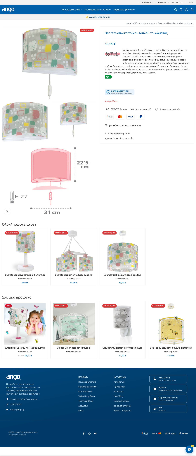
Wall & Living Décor (86, 396)
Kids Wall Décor (85, 391)
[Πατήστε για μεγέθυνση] (7, 211)
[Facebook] (83, 433)
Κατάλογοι (119, 391)
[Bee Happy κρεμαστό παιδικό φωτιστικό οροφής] (171, 324)
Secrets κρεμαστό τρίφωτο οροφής (73, 274)
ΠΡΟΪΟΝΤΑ (83, 377)
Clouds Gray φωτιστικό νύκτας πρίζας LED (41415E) (122, 349)
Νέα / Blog (118, 396)
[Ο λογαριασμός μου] (186, 9)
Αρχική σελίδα (132, 23)
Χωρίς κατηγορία (148, 23)
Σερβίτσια (83, 405)
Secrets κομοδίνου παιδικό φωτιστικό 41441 (25, 276)
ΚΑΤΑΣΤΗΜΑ (120, 377)
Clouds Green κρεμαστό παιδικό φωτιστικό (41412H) (73, 349)
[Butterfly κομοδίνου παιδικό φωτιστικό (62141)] (25, 324)
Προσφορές (119, 386)
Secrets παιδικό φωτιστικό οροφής (122, 274)
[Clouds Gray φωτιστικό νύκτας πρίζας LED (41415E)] (122, 324)
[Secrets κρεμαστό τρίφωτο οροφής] (74, 251)
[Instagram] (89, 433)
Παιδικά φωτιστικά (87, 381)
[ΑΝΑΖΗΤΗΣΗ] (175, 9)
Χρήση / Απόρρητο (122, 410)
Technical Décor (85, 401)
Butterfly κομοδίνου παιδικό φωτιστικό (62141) (25, 349)
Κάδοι (81, 410)
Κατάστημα (119, 381)
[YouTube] (95, 433)
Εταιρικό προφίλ (121, 401)
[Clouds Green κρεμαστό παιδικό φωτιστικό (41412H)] (74, 324)
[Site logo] (8, 9)
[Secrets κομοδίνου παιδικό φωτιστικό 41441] (25, 251)
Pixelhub (22, 435)
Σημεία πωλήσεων (122, 405)
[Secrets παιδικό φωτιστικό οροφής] (122, 251)
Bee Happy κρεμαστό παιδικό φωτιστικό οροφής (171, 349)
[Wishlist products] (181, 9)
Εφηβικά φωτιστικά (87, 386)
